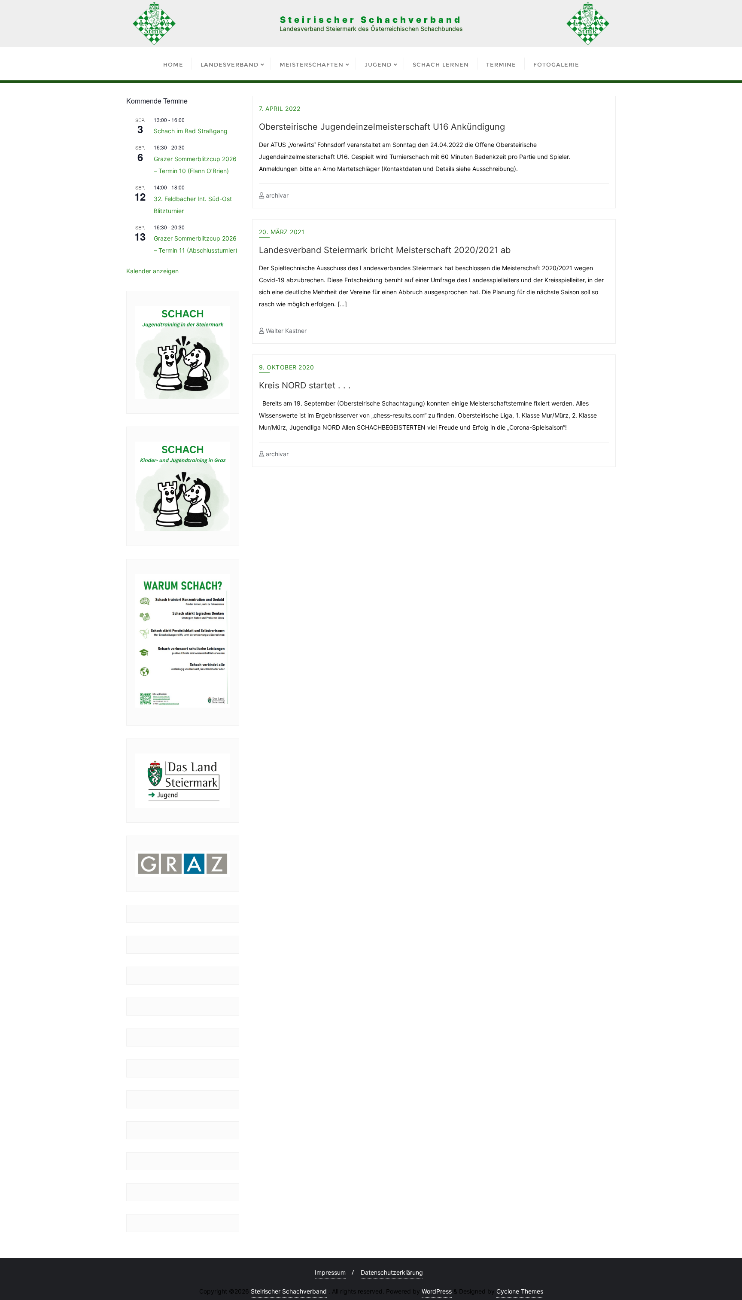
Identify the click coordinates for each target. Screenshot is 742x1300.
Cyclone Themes (519, 1291)
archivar (276, 195)
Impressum (330, 1272)
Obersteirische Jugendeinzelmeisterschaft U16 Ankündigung (382, 127)
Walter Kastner (285, 330)
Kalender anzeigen (152, 271)
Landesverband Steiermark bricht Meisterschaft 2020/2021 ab (385, 250)
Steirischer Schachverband (289, 1291)
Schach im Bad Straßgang (191, 130)
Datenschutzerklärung (392, 1272)
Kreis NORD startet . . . (305, 385)
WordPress (437, 1291)
